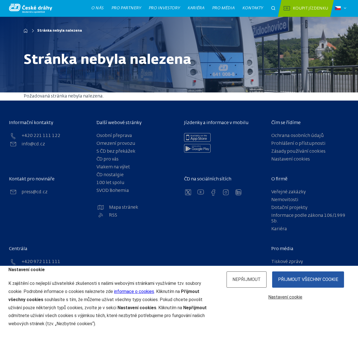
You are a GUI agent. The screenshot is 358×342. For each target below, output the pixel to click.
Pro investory (164, 8)
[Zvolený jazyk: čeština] (340, 8)
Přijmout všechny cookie (308, 279)
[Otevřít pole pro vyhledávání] (273, 8)
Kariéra (196, 8)
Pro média (223, 8)
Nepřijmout (246, 279)
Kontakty (252, 8)
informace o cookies (134, 291)
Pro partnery (126, 8)
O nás (97, 8)
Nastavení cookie (285, 297)
